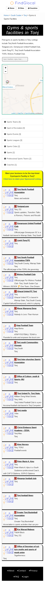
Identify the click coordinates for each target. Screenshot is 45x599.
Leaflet (13, 113)
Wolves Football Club (26, 274)
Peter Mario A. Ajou (25, 461)
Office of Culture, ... (8, 87)
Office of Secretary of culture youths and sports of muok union (26, 549)
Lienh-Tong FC (23, 240)
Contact (22, 571)
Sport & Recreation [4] (15, 128)
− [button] (5, 71)
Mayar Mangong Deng (26, 308)
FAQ (17, 577)
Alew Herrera (22, 444)
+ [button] (5, 67)
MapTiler (20, 113)
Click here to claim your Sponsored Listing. (22, 179)
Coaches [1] (11, 165)
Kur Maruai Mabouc (25, 529)
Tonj (25, 15)
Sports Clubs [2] (13, 146)
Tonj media (22, 410)
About (11, 571)
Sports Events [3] (13, 134)
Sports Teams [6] (13, 122)
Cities (21, 8)
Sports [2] (10, 152)
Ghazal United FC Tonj (27, 291)
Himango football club (26, 478)
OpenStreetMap (30, 113)
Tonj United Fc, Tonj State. (28, 393)
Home (11, 8)
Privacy (34, 571)
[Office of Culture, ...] (7, 81)
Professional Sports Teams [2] (18, 159)
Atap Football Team (24, 325)
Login (26, 577)
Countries (33, 8)
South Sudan (16, 15)
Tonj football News (25, 495)
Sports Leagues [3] (14, 140)
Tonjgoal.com (23, 206)
